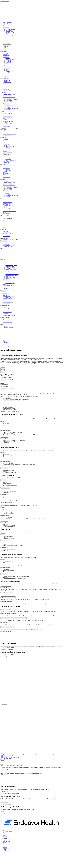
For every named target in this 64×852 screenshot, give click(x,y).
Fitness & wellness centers (11, 73)
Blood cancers (8, 262)
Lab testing (8, 71)
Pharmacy (7, 69)
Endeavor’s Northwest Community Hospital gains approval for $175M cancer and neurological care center (21, 773)
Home (4, 340)
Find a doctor (5, 23)
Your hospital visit (6, 80)
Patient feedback (6, 87)
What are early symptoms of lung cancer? (8, 613)
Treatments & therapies (7, 272)
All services (8, 75)
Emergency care (6, 76)
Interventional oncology (10, 277)
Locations (5, 24)
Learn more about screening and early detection (9, 411)
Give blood (8, 107)
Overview (5, 293)
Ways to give (6, 103)
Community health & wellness (9, 98)
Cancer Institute (3, 259)
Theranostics (8, 278)
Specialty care (6, 56)
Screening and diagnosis (5, 430)
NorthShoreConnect (9, 31)
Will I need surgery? (4, 622)
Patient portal (6, 28)
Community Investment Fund (9, 94)
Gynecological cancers (10, 266)
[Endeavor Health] (32, 41)
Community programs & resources (12, 99)
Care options (6, 43)
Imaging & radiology (10, 70)
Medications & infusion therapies (12, 274)
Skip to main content (4, 1)
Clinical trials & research (10, 285)
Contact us (5, 119)
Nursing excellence (7, 116)
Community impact (7, 95)
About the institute (4, 802)
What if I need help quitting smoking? (7, 626)
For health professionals (7, 831)
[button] (2, 378)
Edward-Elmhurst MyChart (11, 32)
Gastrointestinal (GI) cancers (11, 265)
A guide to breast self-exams (6, 753)
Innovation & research (7, 114)
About (5, 47)
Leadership (5, 122)
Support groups (6, 81)
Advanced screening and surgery (7, 592)
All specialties (8, 62)
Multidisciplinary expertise (5, 587)
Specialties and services (7, 135)
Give (4, 26)
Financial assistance (7, 82)
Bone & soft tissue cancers (11, 270)
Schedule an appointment (5, 791)
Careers (4, 25)
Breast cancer (8, 263)
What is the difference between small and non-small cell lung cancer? (13, 618)
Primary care (5, 54)
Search (1, 128)
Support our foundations (10, 105)
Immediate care (6, 55)
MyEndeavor (8, 30)
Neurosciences (8, 60)
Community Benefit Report (8, 96)
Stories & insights (6, 126)
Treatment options (4, 438)
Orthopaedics (8, 61)
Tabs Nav (2, 368)
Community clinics (9, 100)
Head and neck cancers (10, 267)
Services (4, 341)
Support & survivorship (7, 280)
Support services (9, 281)
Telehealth (5, 63)
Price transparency (6, 843)
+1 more (2, 759)
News (4, 118)
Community (6, 46)
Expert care (6, 755)
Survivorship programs (10, 283)
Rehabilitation (8, 72)
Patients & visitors (7, 45)
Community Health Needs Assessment (10, 108)
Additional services (7, 68)
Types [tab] (2, 370)
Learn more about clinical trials (6, 649)
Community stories (6, 109)
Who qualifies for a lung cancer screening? (8, 609)
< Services (5, 344)
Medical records (6, 89)
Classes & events (6, 90)
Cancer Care (8, 58)
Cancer (5, 756)
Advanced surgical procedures (11, 275)
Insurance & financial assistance (9, 134)
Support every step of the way (6, 601)
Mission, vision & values (8, 121)
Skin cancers (8, 268)
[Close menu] (1, 51)
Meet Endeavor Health (7, 113)
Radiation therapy (9, 276)
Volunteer (7, 106)
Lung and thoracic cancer (11, 269)
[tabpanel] (32, 382)
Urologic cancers (9, 271)
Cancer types (5, 261)
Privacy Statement (6, 841)
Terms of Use (5, 840)
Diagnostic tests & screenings (9, 279)
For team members (6, 832)
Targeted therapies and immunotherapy (8, 597)
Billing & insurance (7, 88)
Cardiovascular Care (10, 59)
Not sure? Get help (9, 35)
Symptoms (3, 421)
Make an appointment (7, 22)
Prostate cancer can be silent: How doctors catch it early (11, 765)
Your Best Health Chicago (9, 757)
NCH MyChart (9, 33)
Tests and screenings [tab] (8, 370)
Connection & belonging (8, 117)
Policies (4, 84)
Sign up (2, 811)
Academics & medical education (9, 123)
